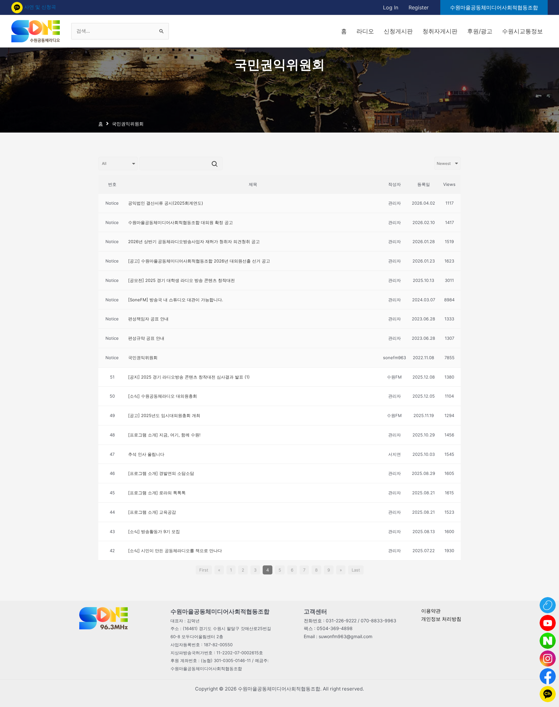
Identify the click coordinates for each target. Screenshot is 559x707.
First (203, 570)
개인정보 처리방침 (441, 619)
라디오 (365, 31)
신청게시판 (398, 31)
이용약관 (431, 611)
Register (419, 7)
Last (356, 570)
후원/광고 (479, 31)
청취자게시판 (439, 31)
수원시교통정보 (522, 31)
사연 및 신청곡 (40, 7)
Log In (390, 7)
